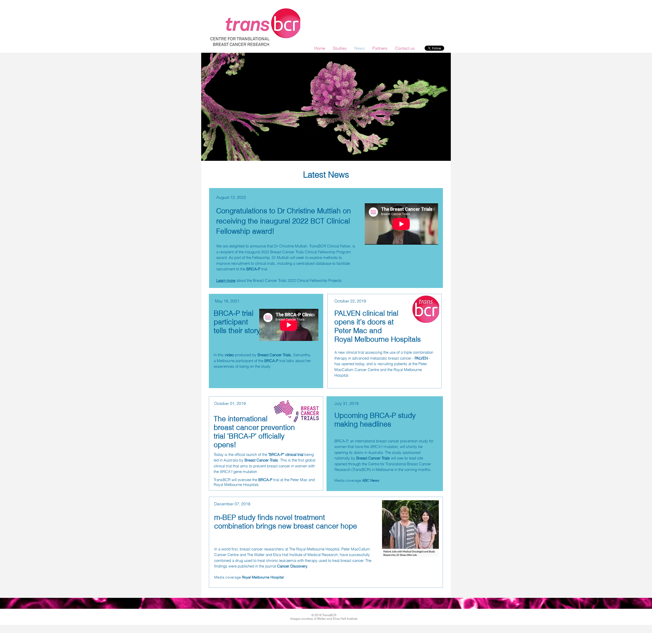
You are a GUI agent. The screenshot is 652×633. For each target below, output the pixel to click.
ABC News (370, 480)
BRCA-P (253, 269)
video (229, 354)
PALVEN (421, 358)
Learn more (225, 280)
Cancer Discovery (292, 566)
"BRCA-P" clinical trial (286, 454)
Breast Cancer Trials (274, 354)
